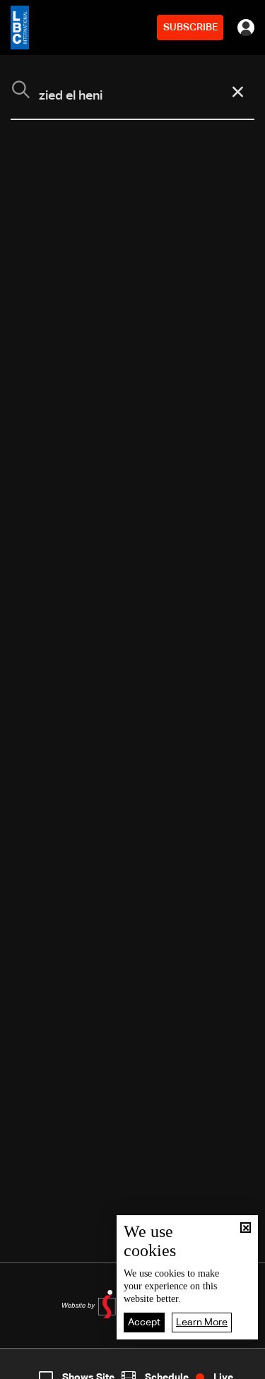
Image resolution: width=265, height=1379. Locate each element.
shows (194, 1367)
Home (28, 1367)
